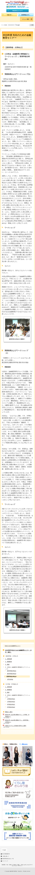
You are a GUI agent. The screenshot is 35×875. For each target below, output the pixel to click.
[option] (8, 756)
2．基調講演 (8, 661)
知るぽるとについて (18, 10)
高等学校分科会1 (11, 671)
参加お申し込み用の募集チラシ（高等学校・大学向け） (17, 721)
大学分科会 (10, 679)
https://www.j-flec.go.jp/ (13, 3)
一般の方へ (9, 15)
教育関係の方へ (25, 15)
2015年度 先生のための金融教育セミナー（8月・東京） (18, 651)
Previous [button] (4, 757)
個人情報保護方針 (6, 853)
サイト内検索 (4, 25)
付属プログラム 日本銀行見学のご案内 (15, 725)
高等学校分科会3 (11, 676)
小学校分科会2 (11, 701)
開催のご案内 (8, 712)
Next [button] (31, 757)
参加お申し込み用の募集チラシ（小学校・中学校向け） (17, 715)
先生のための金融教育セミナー (12, 645)
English (4, 850)
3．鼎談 (7, 664)
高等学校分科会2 (11, 673)
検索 (32, 25)
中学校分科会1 (11, 704)
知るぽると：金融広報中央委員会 (17, 7)
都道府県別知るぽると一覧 (8, 858)
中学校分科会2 (11, 707)
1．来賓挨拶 (8, 659)
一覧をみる (24, 744)
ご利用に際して (5, 856)
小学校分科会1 (11, 699)
